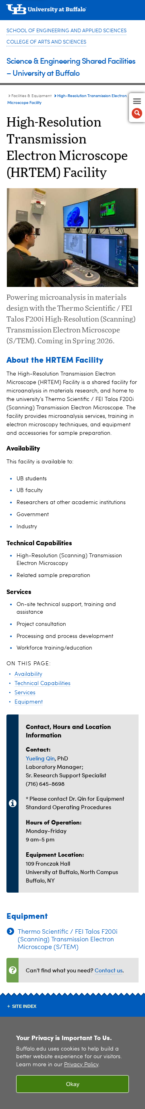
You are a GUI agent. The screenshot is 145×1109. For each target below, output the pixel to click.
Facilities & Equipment (31, 96)
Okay (72, 1084)
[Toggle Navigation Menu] (137, 107)
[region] (72, 1063)
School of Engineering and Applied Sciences (66, 30)
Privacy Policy (81, 1065)
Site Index (24, 1006)
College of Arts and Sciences (46, 42)
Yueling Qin (40, 758)
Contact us (108, 970)
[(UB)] (72, 12)
